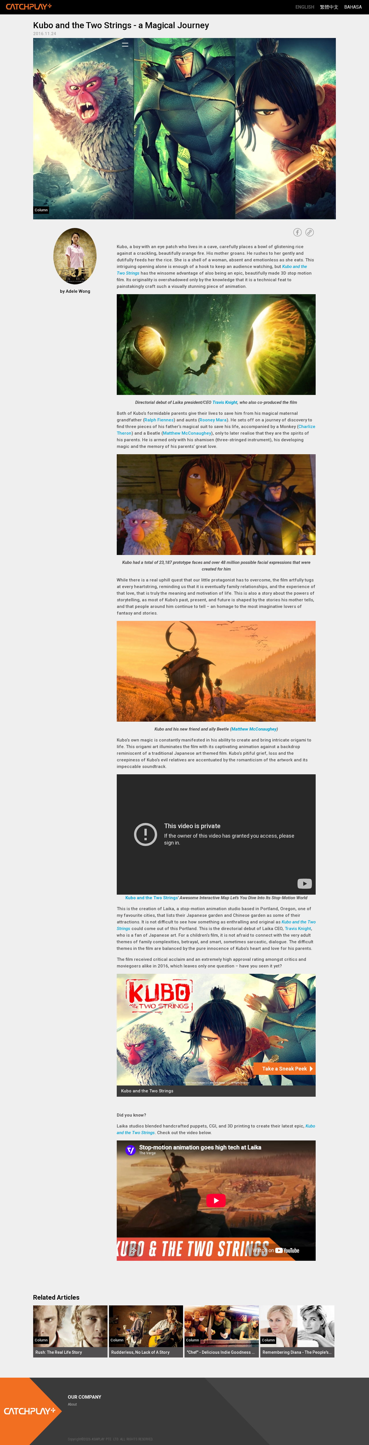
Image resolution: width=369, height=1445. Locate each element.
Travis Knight (224, 402)
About (72, 1404)
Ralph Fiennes (159, 420)
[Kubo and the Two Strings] (216, 1035)
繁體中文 (329, 7)
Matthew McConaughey (187, 433)
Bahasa (353, 7)
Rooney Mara (213, 420)
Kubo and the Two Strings (151, 897)
